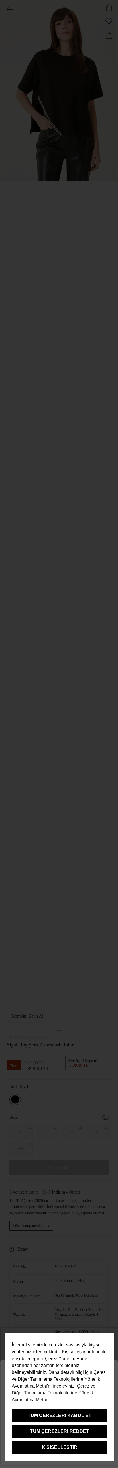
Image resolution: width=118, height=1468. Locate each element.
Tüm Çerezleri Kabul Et (60, 1415)
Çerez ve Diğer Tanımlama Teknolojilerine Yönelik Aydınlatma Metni (53, 1393)
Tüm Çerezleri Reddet (59, 1431)
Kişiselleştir (60, 1447)
